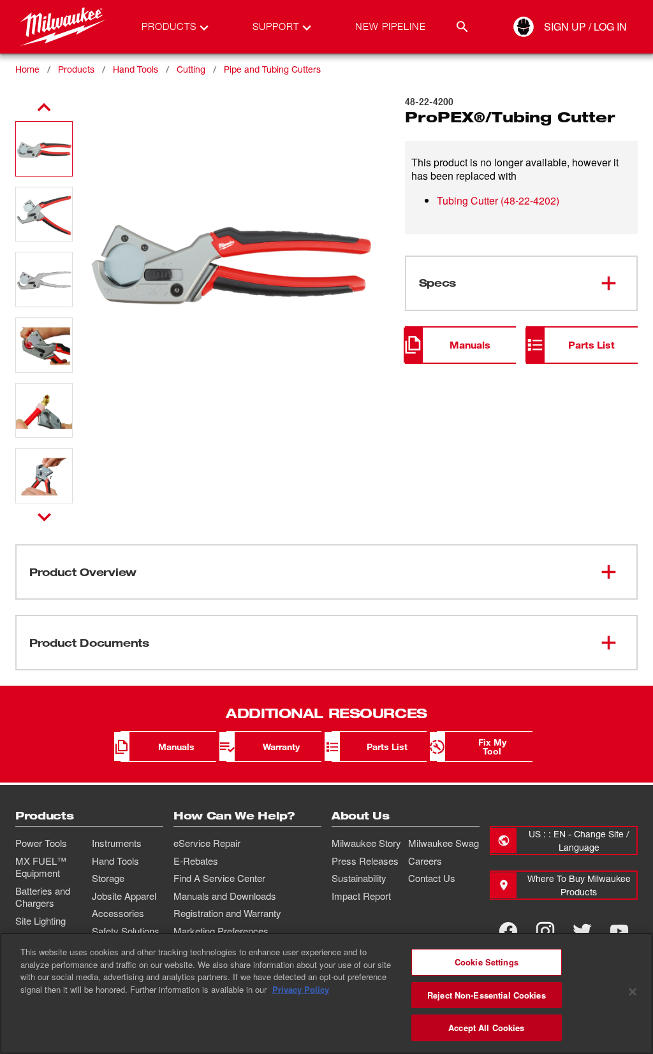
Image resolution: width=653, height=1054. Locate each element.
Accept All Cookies (486, 1028)
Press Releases (365, 861)
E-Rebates (195, 861)
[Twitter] (582, 931)
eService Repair (206, 843)
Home (27, 69)
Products (76, 69)
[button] (44, 149)
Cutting (191, 69)
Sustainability (359, 878)
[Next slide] (44, 517)
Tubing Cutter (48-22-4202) (498, 200)
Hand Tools (135, 69)
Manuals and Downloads (224, 896)
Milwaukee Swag (443, 843)
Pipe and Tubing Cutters (272, 69)
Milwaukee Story (366, 843)
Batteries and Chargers (42, 897)
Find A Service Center (219, 878)
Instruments (117, 843)
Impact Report (361, 896)
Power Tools (41, 843)
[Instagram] (545, 931)
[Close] (633, 992)
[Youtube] (619, 931)
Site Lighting (40, 920)
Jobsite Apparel (124, 896)
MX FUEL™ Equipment (40, 867)
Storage (108, 878)
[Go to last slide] (44, 108)
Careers (425, 861)
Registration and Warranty (227, 913)
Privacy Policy (300, 989)
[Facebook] (508, 931)
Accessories (118, 913)
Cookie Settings (486, 962)
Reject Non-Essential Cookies (486, 995)
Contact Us (431, 878)
